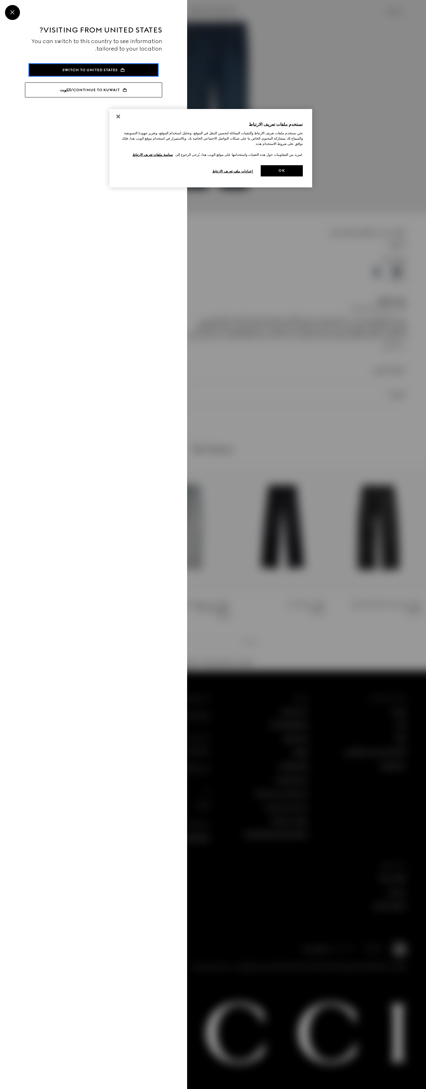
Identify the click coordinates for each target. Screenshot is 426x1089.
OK (281, 170)
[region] (210, 148)
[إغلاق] (118, 116)
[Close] (12, 12)
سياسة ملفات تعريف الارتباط (153, 154)
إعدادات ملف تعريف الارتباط (232, 171)
